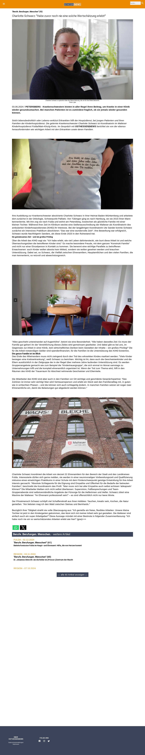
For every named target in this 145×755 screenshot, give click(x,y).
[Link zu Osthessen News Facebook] (39, 741)
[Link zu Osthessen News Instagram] (44, 741)
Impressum (16, 744)
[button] (4, 4)
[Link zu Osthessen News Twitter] (49, 741)
